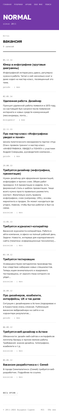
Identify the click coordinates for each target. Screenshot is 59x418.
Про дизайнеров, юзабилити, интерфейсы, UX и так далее (22, 297)
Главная (7, 4)
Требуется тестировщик (19, 259)
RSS (42, 409)
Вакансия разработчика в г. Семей (25, 364)
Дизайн (6, 87)
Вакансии (8, 212)
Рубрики (18, 4)
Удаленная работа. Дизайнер (22, 101)
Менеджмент (9, 120)
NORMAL (17, 17)
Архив (28, 4)
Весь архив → (10, 392)
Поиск (48, 4)
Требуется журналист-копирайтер (25, 226)
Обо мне (38, 4)
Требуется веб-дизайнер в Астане (25, 331)
